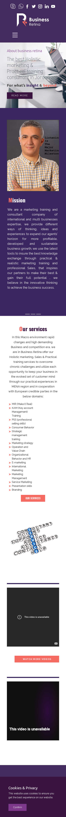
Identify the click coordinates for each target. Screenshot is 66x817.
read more (20, 95)
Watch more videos (36, 659)
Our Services (33, 498)
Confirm (17, 807)
